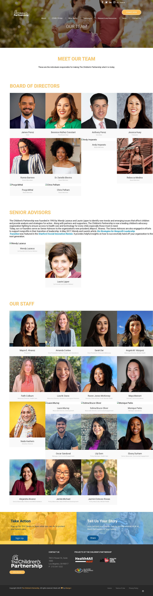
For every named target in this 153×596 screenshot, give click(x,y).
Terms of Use (120, 588)
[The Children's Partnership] (21, 13)
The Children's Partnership (30, 588)
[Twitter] (106, 2)
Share (93, 538)
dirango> (68, 588)
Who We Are (17, 572)
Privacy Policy (133, 588)
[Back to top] (143, 591)
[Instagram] (114, 2)
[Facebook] (102, 2)
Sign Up (20, 538)
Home (109, 588)
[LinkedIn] (110, 2)
